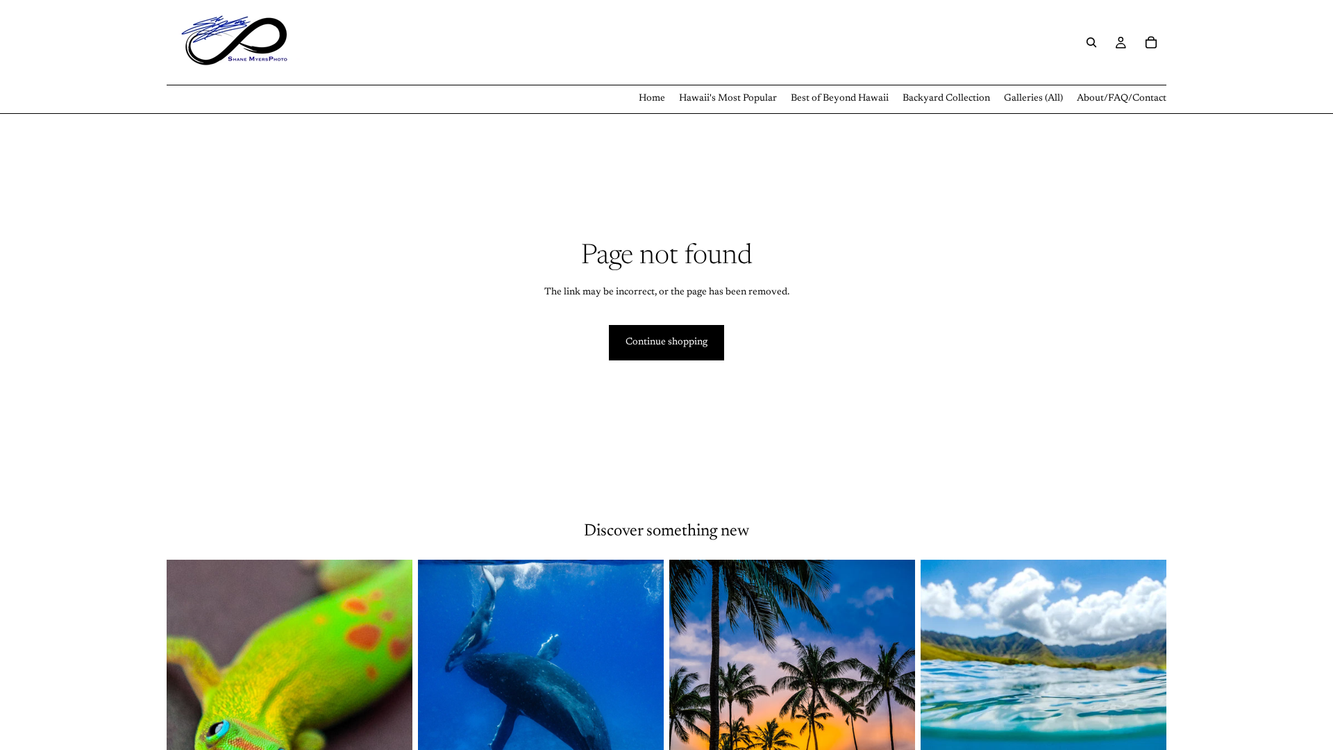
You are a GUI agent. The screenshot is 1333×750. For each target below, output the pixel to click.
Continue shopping (666, 342)
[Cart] (1151, 42)
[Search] (1091, 42)
